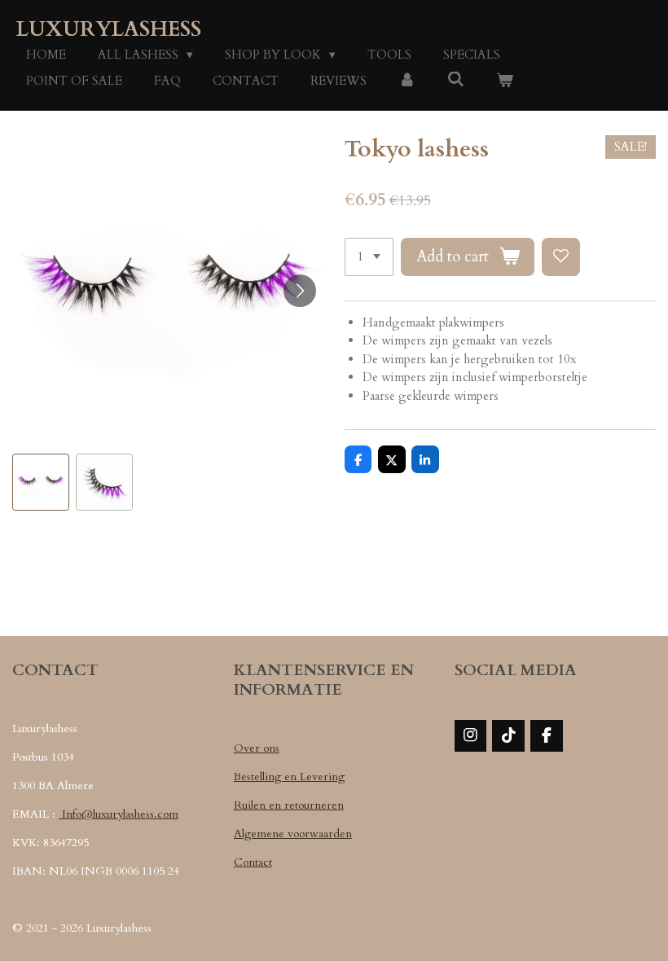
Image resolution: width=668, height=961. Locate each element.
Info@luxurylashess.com (118, 814)
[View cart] (504, 81)
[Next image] (299, 290)
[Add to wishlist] (561, 257)
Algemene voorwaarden (293, 833)
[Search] (455, 80)
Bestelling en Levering (289, 776)
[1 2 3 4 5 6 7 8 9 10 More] (369, 257)
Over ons (256, 748)
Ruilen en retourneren (289, 805)
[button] (40, 482)
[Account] (407, 81)
